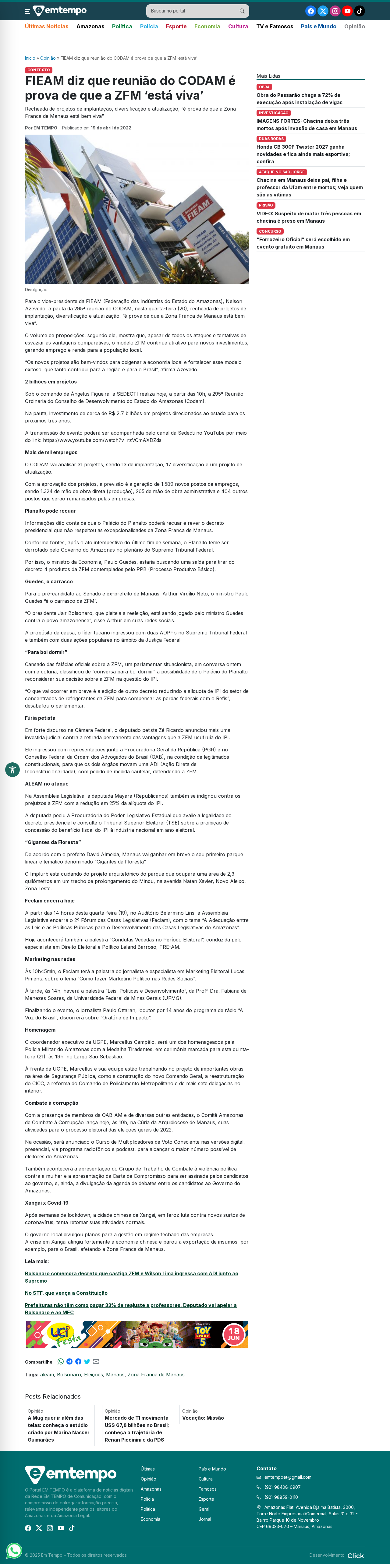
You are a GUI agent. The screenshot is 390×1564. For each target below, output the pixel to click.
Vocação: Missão (203, 1418)
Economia (207, 26)
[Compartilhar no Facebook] (78, 1362)
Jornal (205, 1519)
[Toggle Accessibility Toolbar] (12, 770)
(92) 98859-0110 (280, 1497)
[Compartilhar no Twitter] (87, 1362)
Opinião (354, 26)
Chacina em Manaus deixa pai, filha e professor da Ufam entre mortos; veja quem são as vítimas (310, 187)
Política (122, 26)
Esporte (176, 26)
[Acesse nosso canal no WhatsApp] (13, 1550)
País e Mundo (318, 26)
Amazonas (90, 26)
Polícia (149, 26)
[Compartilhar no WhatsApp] (61, 1362)
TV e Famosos (274, 26)
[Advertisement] (195, 43)
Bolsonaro (69, 1375)
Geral (204, 1509)
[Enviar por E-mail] (96, 1362)
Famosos (208, 1489)
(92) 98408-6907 (282, 1487)
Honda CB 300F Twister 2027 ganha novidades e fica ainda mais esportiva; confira (303, 154)
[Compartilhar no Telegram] (69, 1362)
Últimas (148, 1468)
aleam (47, 1375)
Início (30, 58)
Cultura (238, 26)
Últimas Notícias (47, 26)
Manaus (115, 1375)
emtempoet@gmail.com (287, 1477)
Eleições (93, 1375)
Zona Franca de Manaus (156, 1375)
